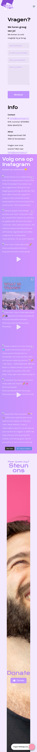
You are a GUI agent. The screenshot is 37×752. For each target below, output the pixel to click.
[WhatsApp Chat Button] (32, 747)
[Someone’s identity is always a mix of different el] (18, 293)
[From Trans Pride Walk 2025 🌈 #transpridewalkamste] (18, 259)
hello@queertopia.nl (19, 118)
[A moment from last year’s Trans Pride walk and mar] (18, 394)
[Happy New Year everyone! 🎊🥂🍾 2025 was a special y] (18, 428)
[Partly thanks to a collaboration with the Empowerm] (18, 191)
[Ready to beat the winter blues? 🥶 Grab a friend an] (18, 360)
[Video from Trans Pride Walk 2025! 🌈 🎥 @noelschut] (18, 327)
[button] (34, 6)
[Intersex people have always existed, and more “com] (18, 225)
